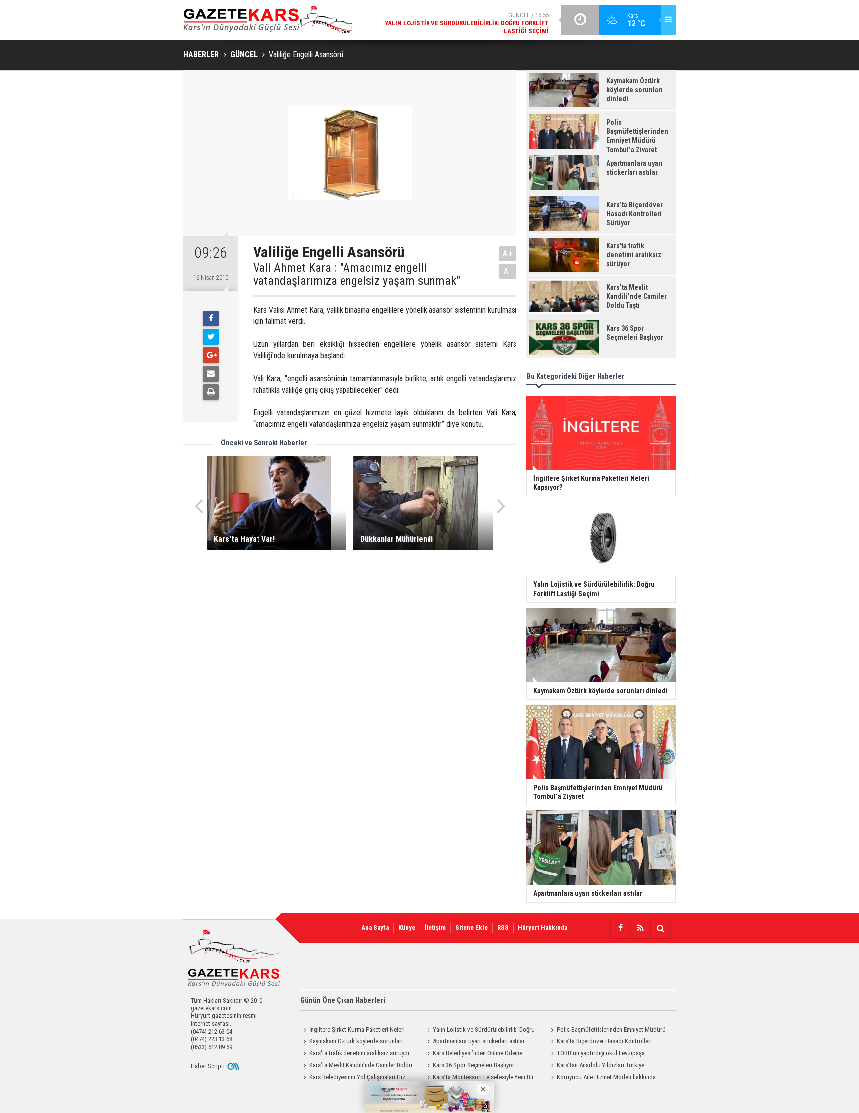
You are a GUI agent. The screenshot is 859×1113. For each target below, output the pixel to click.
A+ (508, 253)
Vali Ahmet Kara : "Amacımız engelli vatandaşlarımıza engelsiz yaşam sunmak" (356, 274)
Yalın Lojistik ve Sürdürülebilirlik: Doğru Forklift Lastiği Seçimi (479, 1030)
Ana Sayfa (375, 927)
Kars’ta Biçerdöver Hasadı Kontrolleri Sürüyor (600, 1042)
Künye (406, 927)
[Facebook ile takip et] (620, 928)
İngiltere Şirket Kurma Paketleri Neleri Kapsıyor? (352, 1030)
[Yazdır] (211, 392)
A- (508, 271)
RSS (503, 927)
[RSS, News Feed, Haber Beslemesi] (640, 928)
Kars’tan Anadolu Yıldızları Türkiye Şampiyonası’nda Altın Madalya (596, 1066)
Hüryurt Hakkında (542, 927)
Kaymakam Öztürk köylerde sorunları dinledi (351, 1042)
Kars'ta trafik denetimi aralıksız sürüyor (359, 1053)
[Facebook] (211, 318)
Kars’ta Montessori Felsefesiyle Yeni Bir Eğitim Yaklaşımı (479, 1078)
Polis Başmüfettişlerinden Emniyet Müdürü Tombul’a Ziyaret (607, 1030)
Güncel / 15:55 (467, 23)
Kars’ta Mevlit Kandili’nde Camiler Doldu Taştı (356, 1066)
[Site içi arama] (660, 928)
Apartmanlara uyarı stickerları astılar (479, 1041)
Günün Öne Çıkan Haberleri (342, 1000)
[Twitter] (211, 337)
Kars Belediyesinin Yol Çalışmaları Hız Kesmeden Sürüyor (352, 1078)
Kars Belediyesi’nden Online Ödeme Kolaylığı (473, 1054)
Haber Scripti (208, 1066)
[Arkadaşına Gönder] (211, 374)
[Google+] (211, 355)
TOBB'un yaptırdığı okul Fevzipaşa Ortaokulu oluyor (596, 1054)
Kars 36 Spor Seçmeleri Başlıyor (473, 1065)
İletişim (435, 927)
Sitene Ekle (471, 927)
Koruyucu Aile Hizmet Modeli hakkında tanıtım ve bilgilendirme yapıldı (602, 1078)
